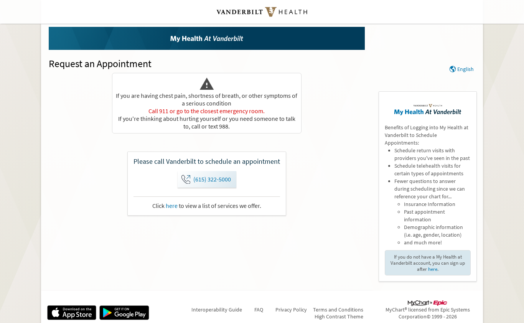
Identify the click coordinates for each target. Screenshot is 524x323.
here (172, 205)
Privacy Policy (291, 309)
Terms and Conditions (338, 309)
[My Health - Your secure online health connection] (207, 38)
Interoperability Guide (216, 309)
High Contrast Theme (339, 316)
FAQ (258, 309)
